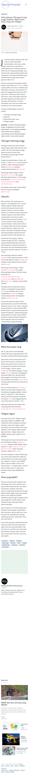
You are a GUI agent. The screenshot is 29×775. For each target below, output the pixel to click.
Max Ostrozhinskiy (11, 52)
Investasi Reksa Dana (14, 770)
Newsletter (22, 765)
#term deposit (5, 547)
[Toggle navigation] (26, 4)
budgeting (24, 740)
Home (2, 765)
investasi (4, 14)
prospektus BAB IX (15, 392)
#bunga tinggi (5, 543)
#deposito (12, 540)
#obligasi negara (6, 545)
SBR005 (3, 434)
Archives (7, 765)
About (11, 765)
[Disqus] (14, 617)
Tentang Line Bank (24, 724)
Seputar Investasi (10, 771)
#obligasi (24, 543)
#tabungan (18, 540)
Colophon (20, 764)
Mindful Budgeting (23, 737)
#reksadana (22, 545)
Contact (16, 765)
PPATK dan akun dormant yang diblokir (13, 703)
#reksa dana (14, 545)
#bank (18, 543)
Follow (20, 26)
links (24, 751)
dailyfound (20, 751)
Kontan (14, 238)
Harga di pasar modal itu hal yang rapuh (22, 748)
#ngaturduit (5, 540)
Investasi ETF (4, 770)
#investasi (13, 543)
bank (3, 717)
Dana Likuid (24, 356)
